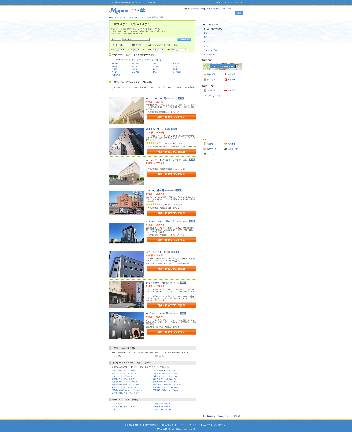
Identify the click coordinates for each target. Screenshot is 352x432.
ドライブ (208, 9)
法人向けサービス (220, 425)
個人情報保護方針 (152, 425)
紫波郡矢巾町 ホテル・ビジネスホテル (167, 385)
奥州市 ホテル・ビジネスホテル (124, 373)
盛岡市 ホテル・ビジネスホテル (124, 371)
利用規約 (138, 425)
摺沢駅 (175, 66)
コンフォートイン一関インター (161, 160)
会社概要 (128, 425)
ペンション (208, 41)
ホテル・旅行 (233, 149)
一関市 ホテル (117, 404)
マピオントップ (221, 2)
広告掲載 (206, 425)
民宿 (205, 37)
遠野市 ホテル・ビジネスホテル (165, 376)
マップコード (226, 9)
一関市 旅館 (116, 356)
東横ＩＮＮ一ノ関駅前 (157, 283)
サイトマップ (232, 2)
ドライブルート (214, 96)
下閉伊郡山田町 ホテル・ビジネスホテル (168, 390)
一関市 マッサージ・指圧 (162, 409)
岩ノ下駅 (135, 64)
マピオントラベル (123, 17)
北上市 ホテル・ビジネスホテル (165, 371)
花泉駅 (154, 69)
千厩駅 (114, 69)
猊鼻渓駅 (176, 64)
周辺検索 (195, 9)
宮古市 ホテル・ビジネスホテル (165, 373)
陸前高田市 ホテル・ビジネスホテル (166, 387)
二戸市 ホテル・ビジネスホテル (165, 379)
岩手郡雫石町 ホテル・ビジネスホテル (126, 385)
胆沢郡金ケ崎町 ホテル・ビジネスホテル (127, 390)
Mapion (112, 17)
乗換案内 (231, 90)
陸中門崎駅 (177, 72)
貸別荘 (206, 46)
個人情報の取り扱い (170, 425)
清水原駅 (155, 66)
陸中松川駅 (116, 75)
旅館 (205, 33)
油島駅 (154, 72)
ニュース (211, 154)
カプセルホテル (210, 50)
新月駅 (134, 69)
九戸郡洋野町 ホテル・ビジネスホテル (126, 393)
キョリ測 (211, 90)
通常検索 (187, 9)
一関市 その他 (158, 356)
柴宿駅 (134, 66)
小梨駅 (114, 66)
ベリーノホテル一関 (156, 98)
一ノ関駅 (115, 64)
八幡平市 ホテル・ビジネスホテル (124, 382)
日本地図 (211, 74)
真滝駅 (175, 69)
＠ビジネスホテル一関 (157, 313)
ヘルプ (241, 2)
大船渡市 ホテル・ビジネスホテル (165, 382)
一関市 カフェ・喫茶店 (161, 407)
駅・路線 (211, 79)
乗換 (202, 9)
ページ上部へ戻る (223, 416)
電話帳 (210, 144)
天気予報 (231, 144)
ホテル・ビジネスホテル (141, 17)
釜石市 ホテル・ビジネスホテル (124, 379)
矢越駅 (114, 72)
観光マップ (212, 149)
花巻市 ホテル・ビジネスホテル (124, 387)
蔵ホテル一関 (152, 129)
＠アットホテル (154, 252)
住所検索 (231, 74)
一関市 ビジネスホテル (161, 404)
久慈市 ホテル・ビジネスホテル (124, 376)
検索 (239, 13)
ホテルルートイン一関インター (161, 221)
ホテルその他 (209, 54)
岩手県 (154, 17)
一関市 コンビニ (118, 409)
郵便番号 (216, 9)
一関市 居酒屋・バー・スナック (124, 407)
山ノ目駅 (135, 72)
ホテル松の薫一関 (155, 190)
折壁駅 (154, 64)
